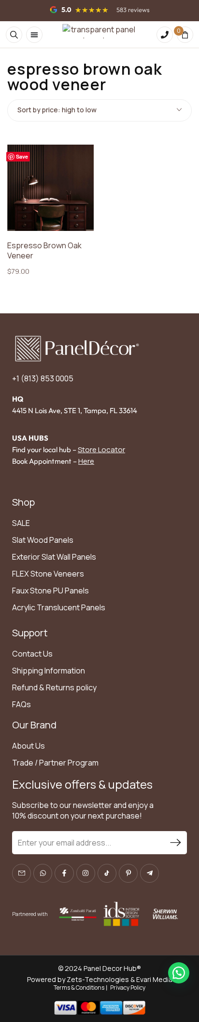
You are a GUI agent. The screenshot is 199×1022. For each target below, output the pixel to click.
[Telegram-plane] (149, 873)
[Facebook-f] (64, 873)
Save (22, 156)
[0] (185, 35)
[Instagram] (85, 873)
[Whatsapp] (42, 873)
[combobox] (99, 110)
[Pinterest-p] (128, 873)
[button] (178, 972)
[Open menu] (34, 34)
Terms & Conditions (79, 987)
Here (86, 461)
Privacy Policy (127, 987)
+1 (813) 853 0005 (42, 378)
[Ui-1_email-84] (21, 873)
